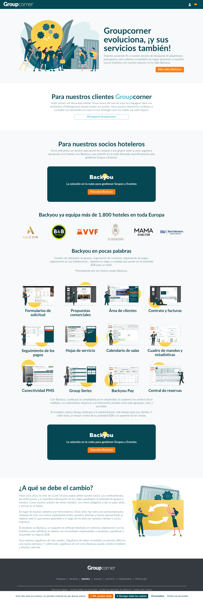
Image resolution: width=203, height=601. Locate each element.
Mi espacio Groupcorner (101, 116)
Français (61, 579)
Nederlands (125, 579)
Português (141, 579)
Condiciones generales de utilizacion (115, 590)
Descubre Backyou (101, 191)
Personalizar (157, 596)
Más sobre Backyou (169, 69)
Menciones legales (59, 590)
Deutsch (110, 579)
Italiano (73, 579)
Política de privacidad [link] (177, 596)
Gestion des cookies (143, 590)
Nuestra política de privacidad (83, 590)
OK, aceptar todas (102, 596)
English (98, 579)
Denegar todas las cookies (132, 596)
